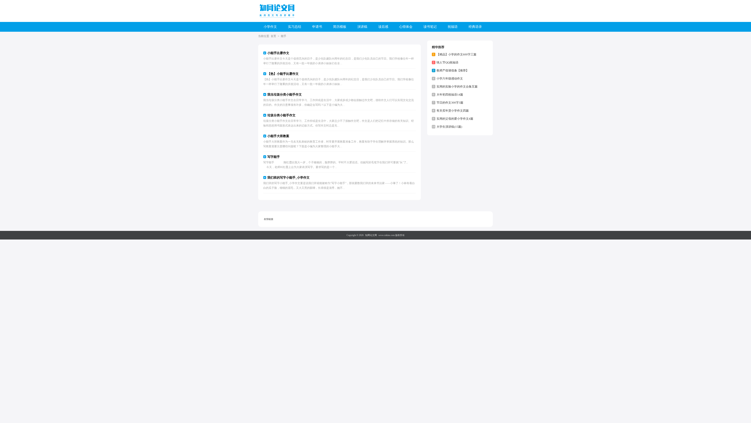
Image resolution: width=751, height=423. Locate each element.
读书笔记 (430, 27)
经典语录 (475, 27)
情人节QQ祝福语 (447, 62)
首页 (273, 36)
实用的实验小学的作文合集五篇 (457, 86)
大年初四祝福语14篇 (450, 94)
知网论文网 (371, 235)
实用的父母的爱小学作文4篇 (455, 118)
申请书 (317, 27)
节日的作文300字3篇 (450, 102)
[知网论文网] (277, 11)
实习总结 (294, 27)
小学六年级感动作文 (450, 78)
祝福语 (453, 27)
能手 (283, 36)
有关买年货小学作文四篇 (453, 110)
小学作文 (270, 27)
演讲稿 (362, 27)
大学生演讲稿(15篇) (449, 126)
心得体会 (405, 27)
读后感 (383, 27)
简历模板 (339, 27)
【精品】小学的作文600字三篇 (456, 54)
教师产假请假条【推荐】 (453, 70)
